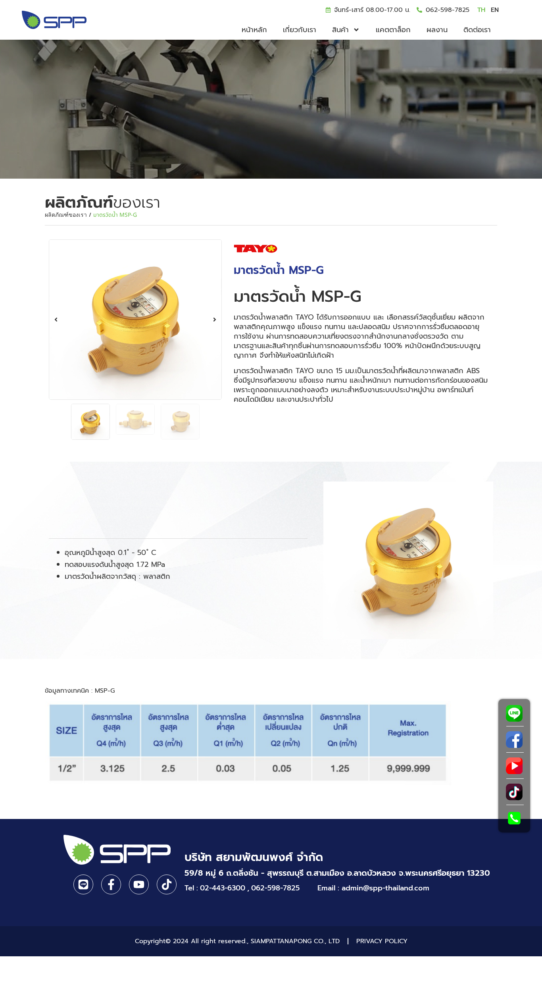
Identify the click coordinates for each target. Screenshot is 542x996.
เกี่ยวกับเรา (299, 29)
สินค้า (340, 29)
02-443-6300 (222, 888)
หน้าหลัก (254, 29)
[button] (56, 319)
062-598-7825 (447, 10)
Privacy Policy (381, 941)
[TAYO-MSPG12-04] (135, 319)
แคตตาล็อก (393, 29)
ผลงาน (437, 29)
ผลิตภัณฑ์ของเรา (66, 215)
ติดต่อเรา (477, 29)
